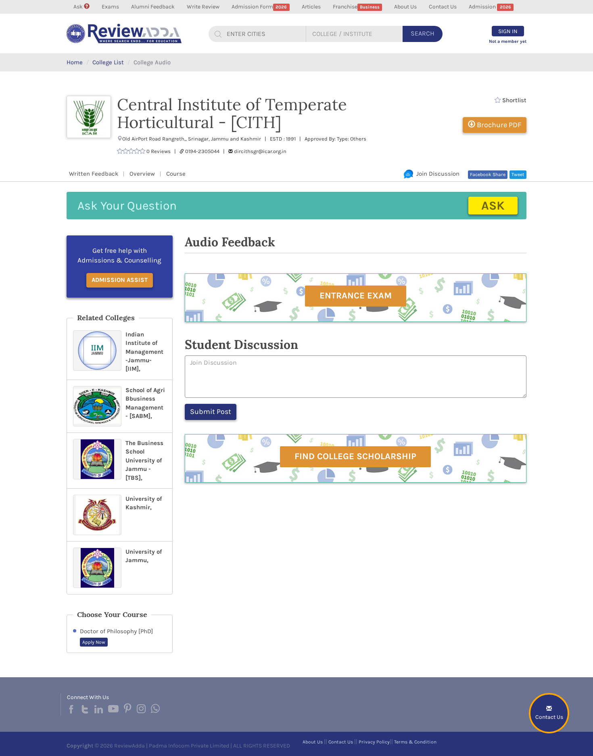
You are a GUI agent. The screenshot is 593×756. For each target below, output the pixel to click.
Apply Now (93, 642)
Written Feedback (93, 173)
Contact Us (443, 6)
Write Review (203, 6)
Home (75, 62)
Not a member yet (507, 41)
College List (108, 62)
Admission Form (259, 6)
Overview (142, 173)
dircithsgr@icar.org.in (260, 151)
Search (422, 33)
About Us (405, 6)
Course (176, 173)
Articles (311, 6)
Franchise (356, 6)
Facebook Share (487, 174)
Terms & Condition (415, 742)
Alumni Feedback (153, 6)
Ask (78, 6)
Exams (110, 6)
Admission (490, 6)
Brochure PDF (498, 124)
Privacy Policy (374, 742)
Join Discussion (436, 173)
